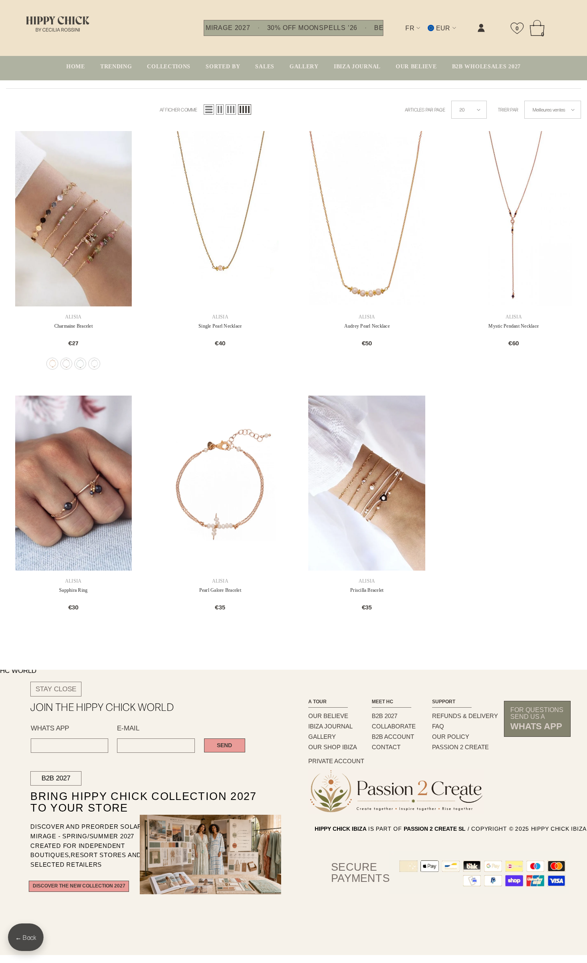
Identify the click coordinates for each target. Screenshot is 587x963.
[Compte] (481, 28)
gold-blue (80, 364)
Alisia (73, 317)
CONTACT (386, 747)
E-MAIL (128, 728)
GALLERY (322, 736)
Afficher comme (178, 109)
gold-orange (52, 364)
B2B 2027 (56, 778)
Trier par (508, 109)
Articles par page (425, 109)
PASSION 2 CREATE (460, 747)
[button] (209, 109)
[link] (401, 34)
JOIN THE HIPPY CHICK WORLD (102, 707)
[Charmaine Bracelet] (73, 218)
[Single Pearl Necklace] (220, 218)
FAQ (438, 726)
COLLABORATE (394, 726)
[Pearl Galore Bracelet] (220, 483)
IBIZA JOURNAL (330, 726)
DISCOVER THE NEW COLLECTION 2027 (79, 885)
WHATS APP (50, 728)
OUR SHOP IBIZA (332, 747)
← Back (25, 937)
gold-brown (66, 364)
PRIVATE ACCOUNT (336, 761)
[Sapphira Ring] (73, 483)
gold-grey (94, 364)
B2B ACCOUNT (393, 736)
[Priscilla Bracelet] (366, 483)
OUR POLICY (450, 736)
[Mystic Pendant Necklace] (513, 218)
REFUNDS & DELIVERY (465, 715)
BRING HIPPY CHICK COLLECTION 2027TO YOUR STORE (127, 802)
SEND (224, 745)
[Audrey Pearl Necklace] (366, 218)
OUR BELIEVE (328, 715)
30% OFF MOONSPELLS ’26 (312, 28)
